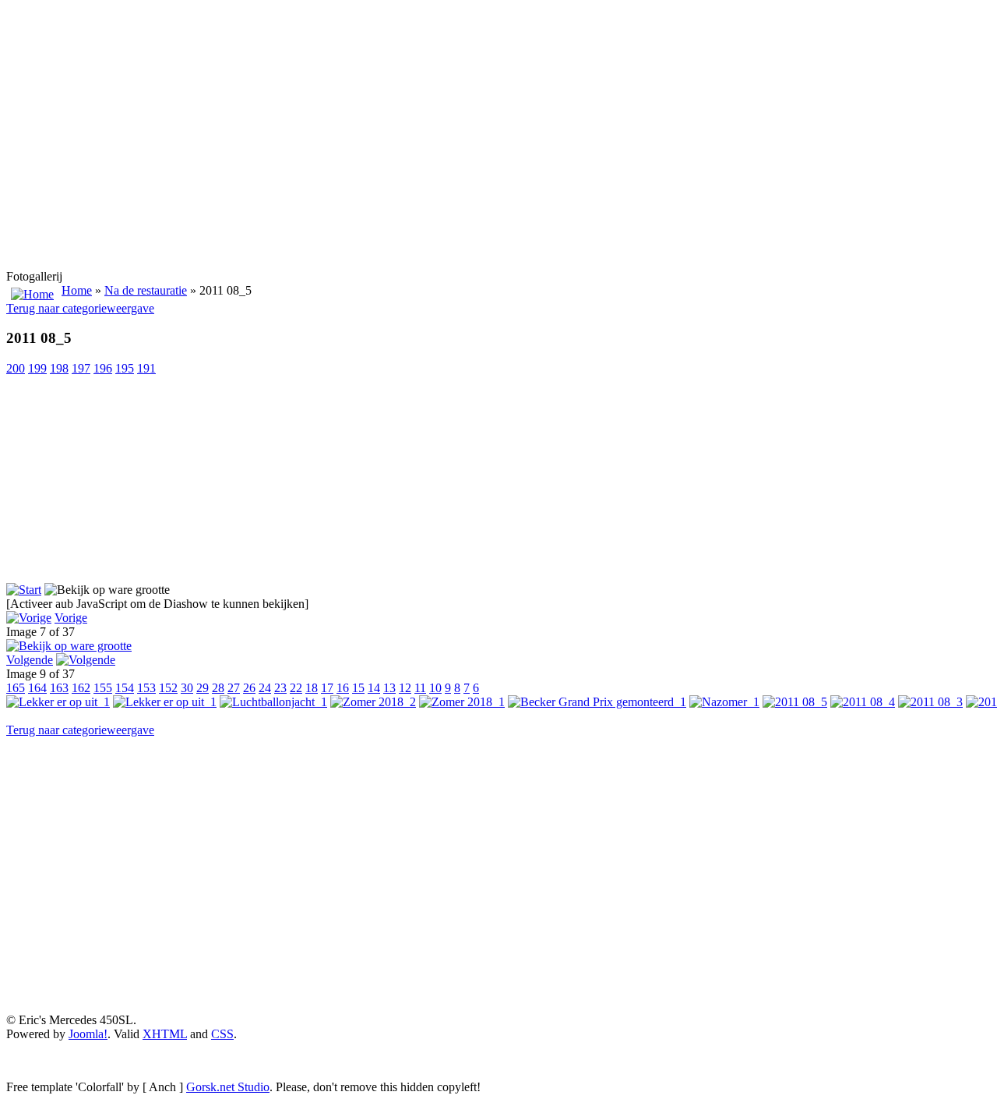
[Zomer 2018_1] (462, 701)
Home (77, 290)
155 (102, 687)
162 (81, 687)
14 (374, 687)
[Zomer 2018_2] (373, 701)
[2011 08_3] (930, 701)
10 (435, 687)
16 (342, 687)
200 (15, 368)
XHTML (165, 1034)
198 (59, 368)
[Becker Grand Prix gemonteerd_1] (597, 701)
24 (265, 687)
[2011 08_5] (69, 645)
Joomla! (88, 1034)
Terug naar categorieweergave (80, 308)
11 (420, 687)
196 (102, 368)
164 (37, 687)
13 (389, 687)
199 (37, 368)
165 (15, 687)
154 (124, 687)
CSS (222, 1034)
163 (59, 687)
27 (233, 687)
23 (280, 687)
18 (311, 687)
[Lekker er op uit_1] (58, 701)
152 (168, 687)
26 (249, 687)
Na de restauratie (145, 290)
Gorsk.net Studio (228, 1087)
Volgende (29, 659)
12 (405, 687)
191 (146, 368)
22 (296, 687)
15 (358, 687)
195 (124, 368)
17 (327, 687)
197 (81, 368)
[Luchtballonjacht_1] (273, 701)
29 (202, 687)
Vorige (71, 617)
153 (146, 687)
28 (218, 687)
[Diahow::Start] (23, 589)
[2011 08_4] (862, 701)
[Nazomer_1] (724, 701)
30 (187, 687)
